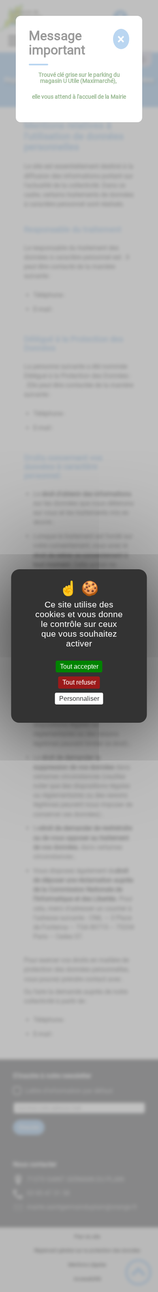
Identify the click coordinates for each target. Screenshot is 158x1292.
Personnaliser (79, 698)
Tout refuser (79, 682)
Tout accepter (79, 666)
